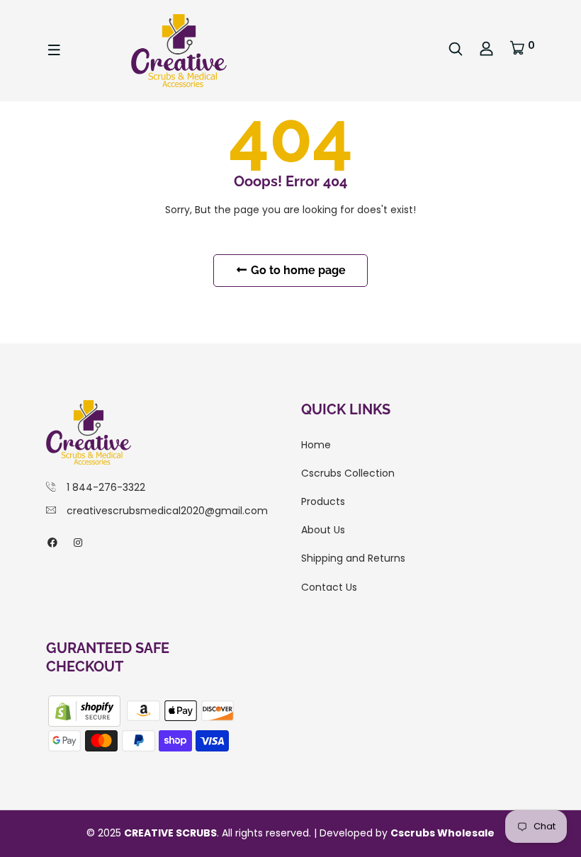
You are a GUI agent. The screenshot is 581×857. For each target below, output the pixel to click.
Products (323, 501)
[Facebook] (52, 542)
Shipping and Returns (353, 558)
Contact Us (329, 587)
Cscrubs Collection (348, 473)
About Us (323, 530)
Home (316, 445)
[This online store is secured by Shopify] (85, 710)
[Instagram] (78, 542)
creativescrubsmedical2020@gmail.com (167, 511)
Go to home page (297, 270)
